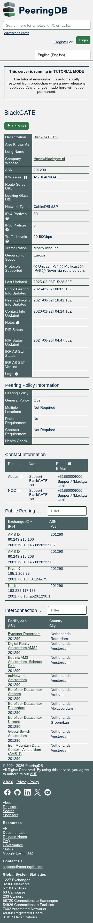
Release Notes (15, 837)
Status (8, 849)
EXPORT (17, 126)
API (6, 828)
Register (61, 42)
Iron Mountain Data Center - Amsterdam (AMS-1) (24, 749)
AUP (33, 774)
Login (83, 40)
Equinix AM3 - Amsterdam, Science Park (25, 661)
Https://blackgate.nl (49, 159)
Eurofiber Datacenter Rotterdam (25, 705)
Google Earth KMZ (18, 853)
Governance (13, 845)
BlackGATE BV (46, 137)
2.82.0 (8, 782)
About (7, 802)
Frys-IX (14, 568)
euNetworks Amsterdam (17, 678)
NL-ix (12, 586)
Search (8, 811)
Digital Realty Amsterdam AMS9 (22, 645)
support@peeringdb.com (23, 867)
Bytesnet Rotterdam (24, 634)
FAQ (6, 841)
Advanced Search (16, 33)
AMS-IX (14, 534)
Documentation (15, 832)
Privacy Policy (28, 782)
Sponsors (10, 815)
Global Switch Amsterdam (19, 733)
